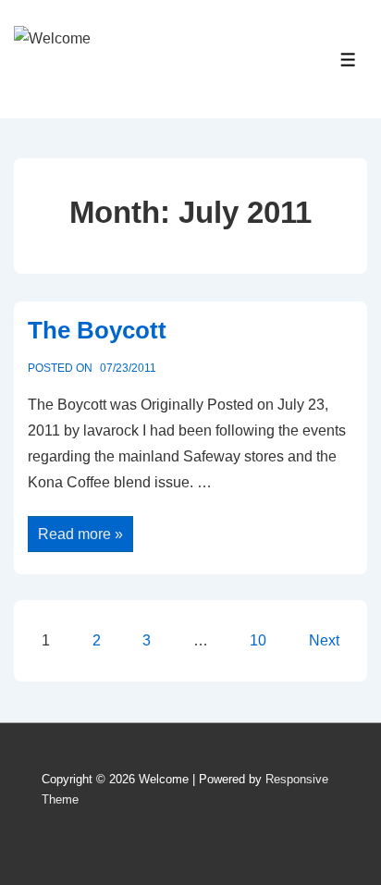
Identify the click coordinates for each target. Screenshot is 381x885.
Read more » (80, 535)
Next (324, 640)
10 (258, 640)
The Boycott (97, 330)
